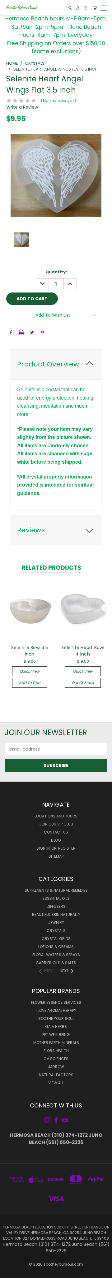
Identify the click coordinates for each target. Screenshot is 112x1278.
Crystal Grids (56, 938)
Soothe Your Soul (56, 1018)
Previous (7, 608)
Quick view (30, 671)
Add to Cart (29, 682)
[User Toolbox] (78, 8)
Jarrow (56, 1066)
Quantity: (56, 272)
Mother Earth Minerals (56, 1042)
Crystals (56, 930)
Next (105, 608)
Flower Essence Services (56, 1002)
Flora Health (56, 1050)
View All (56, 1082)
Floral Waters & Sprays (56, 954)
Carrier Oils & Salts (56, 962)
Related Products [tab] (51, 568)
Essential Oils (56, 898)
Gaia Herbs (56, 1026)
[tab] (56, 364)
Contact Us (56, 832)
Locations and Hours (56, 816)
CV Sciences (56, 1058)
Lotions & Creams (56, 946)
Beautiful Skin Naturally (56, 914)
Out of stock (83, 682)
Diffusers (56, 906)
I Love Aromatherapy (56, 1010)
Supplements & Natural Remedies (56, 890)
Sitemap (56, 856)
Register (67, 848)
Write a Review (22, 107)
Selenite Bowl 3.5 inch (29, 650)
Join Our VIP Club (56, 824)
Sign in (43, 848)
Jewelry (56, 922)
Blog (56, 840)
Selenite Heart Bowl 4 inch (82, 650)
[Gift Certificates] (85, 8)
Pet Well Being (56, 1034)
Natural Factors (56, 1074)
